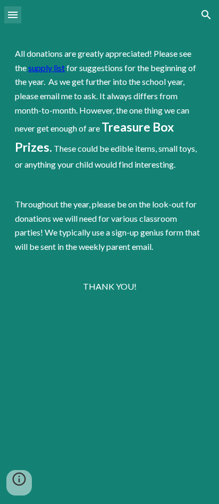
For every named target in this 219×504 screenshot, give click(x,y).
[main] (109, 266)
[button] (13, 14)
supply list (46, 68)
